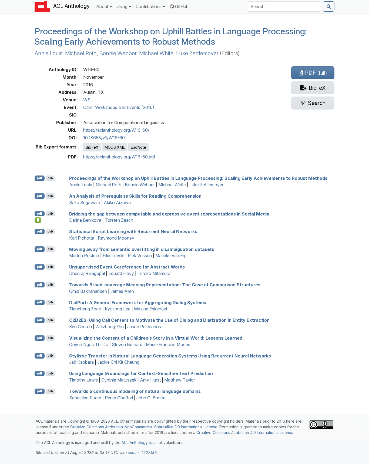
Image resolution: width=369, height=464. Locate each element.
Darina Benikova (85, 220)
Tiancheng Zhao (85, 308)
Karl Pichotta (81, 238)
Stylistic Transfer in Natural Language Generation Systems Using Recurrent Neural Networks (170, 355)
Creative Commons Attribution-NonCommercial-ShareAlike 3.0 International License (143, 427)
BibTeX (92, 147)
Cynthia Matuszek (118, 380)
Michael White (156, 53)
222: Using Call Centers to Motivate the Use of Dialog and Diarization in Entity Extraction (169, 320)
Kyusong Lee (117, 308)
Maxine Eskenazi (150, 308)
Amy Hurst (150, 380)
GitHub (182, 6)
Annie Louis (48, 53)
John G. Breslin (151, 397)
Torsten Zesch (119, 220)
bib (50, 178)
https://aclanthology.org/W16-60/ (116, 130)
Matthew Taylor (179, 380)
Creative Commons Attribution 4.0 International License (244, 432)
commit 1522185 (142, 452)
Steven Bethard (127, 344)
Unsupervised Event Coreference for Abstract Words (127, 267)
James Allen (122, 291)
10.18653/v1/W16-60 (104, 137)
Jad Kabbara (81, 362)
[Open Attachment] (38, 220)
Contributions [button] (149, 6)
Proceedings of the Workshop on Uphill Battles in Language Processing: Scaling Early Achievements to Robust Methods (171, 36)
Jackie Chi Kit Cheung (118, 362)
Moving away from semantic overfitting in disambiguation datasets (141, 249)
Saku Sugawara (84, 202)
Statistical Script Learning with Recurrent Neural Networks (133, 231)
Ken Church (80, 326)
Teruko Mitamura (153, 273)
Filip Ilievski (113, 255)
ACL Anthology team (139, 442)
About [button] (102, 6)
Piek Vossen (140, 255)
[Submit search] (328, 6)
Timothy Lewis (83, 380)
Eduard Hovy (121, 273)
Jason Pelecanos (144, 326)
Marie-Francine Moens (168, 344)
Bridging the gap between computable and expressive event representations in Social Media (169, 213)
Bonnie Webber (117, 53)
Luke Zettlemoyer (197, 53)
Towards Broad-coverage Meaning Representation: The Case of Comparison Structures (164, 284)
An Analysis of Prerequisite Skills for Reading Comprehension (135, 196)
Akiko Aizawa (117, 202)
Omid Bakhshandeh (88, 291)
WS (86, 99)
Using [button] (122, 6)
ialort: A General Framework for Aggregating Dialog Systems (137, 302)
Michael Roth (81, 53)
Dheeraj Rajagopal (87, 273)
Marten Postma (84, 255)
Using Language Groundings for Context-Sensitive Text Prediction (141, 373)
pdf (39, 178)
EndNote (138, 147)
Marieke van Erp (171, 255)
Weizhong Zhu (109, 326)
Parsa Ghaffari (119, 397)
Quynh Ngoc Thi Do (88, 344)
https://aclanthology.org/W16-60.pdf (119, 157)
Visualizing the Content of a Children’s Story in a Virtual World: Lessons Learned (155, 338)
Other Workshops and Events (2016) (118, 107)
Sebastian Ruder (85, 397)
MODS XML (115, 147)
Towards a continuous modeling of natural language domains (135, 391)
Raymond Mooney (116, 238)
